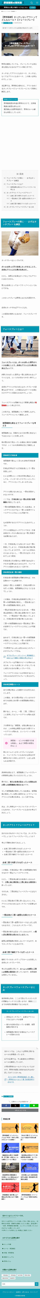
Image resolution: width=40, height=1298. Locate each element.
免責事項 (18, 1292)
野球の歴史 (27, 1275)
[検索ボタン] (31, 3)
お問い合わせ (25, 1292)
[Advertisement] (20, 143)
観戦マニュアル (9, 1257)
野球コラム (7, 1261)
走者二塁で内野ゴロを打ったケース (22, 196)
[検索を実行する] (36, 1284)
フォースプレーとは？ (15, 184)
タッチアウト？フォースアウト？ (19, 193)
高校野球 (12, 1278)
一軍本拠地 (5, 1275)
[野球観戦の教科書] (13, 3)
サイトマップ (33, 1292)
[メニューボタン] (37, 3)
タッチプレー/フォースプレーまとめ (20, 207)
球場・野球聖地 (9, 1253)
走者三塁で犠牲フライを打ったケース (23, 203)
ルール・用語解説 (8, 22)
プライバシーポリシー (9, 1292)
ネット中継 (7, 1244)
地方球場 (20, 1275)
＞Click (32, 7)
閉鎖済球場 (5, 1278)
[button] (6, 1105)
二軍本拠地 (13, 1275)
